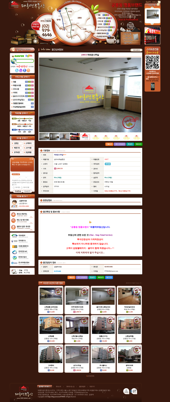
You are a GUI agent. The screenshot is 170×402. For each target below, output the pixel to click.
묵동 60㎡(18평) (129, 309)
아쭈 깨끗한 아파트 (77, 307)
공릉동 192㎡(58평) (103, 338)
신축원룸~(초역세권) (51, 307)
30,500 (52, 370)
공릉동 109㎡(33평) (51, 368)
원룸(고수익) (103, 336)
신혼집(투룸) (129, 336)
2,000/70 (78, 312)
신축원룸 (51, 336)
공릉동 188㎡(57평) (51, 309)
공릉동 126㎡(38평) (51, 338)
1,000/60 (78, 370)
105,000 (52, 341)
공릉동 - (129, 368)
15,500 (130, 312)
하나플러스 (103, 365)
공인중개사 (23, 203)
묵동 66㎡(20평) (77, 338)
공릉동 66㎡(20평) (103, 309)
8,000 (130, 341)
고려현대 (51, 365)
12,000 (78, 341)
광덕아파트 (129, 365)
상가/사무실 (77, 365)
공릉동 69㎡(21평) (77, 309)
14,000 (104, 312)
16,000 (130, 370)
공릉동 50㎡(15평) (129, 338)
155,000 (52, 312)
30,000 (104, 370)
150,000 (104, 341)
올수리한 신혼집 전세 (103, 307)
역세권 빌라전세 (129, 307)
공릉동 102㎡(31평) (103, 368)
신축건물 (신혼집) (77, 336)
